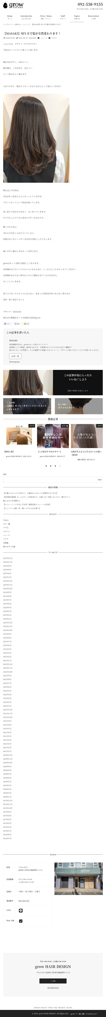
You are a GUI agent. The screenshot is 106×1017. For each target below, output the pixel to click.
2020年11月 (8, 759)
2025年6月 (7, 573)
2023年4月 (7, 649)
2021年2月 (7, 747)
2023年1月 (7, 660)
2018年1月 (7, 831)
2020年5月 (7, 781)
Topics (6, 520)
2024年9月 (7, 592)
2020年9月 (7, 766)
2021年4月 (7, 740)
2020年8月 (7, 770)
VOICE (50, 1007)
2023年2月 (7, 656)
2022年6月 (7, 687)
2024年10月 (8, 588)
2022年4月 (7, 694)
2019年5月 (7, 819)
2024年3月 (7, 611)
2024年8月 (7, 596)
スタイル (6, 531)
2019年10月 (8, 808)
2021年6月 (7, 732)
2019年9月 (7, 812)
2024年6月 (7, 603)
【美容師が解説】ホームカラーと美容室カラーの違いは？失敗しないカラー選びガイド (36, 497)
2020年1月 (7, 797)
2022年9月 (7, 675)
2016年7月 (7, 838)
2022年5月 (7, 691)
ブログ (54, 38)
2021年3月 (7, 744)
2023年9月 (7, 634)
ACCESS (69, 1007)
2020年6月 (7, 778)
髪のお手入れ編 (9, 546)
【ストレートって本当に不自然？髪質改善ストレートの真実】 (27, 504)
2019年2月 (7, 827)
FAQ (55, 1007)
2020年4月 (7, 785)
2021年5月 (7, 736)
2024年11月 (8, 585)
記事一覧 (15, 356)
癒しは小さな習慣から (11, 500)
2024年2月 (7, 615)
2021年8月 (7, 725)
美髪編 (5, 543)
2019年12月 (8, 800)
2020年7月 (7, 774)
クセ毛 (5, 527)
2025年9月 (7, 566)
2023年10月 (8, 630)
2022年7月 (7, 683)
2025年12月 (8, 558)
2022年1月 (7, 706)
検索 (5, 474)
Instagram (15, 362)
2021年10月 (8, 717)
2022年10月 (8, 672)
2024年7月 (7, 600)
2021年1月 (7, 751)
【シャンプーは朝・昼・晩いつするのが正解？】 (22, 508)
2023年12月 (8, 622)
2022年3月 (7, 698)
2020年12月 (8, 755)
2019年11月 (8, 804)
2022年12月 (8, 664)
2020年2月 (7, 793)
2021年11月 (8, 713)
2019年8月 (7, 815)
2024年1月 (7, 619)
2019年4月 (7, 823)
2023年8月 (7, 638)
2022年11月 (8, 668)
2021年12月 (8, 709)
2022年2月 (7, 702)
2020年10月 (8, 762)
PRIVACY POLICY (40, 1007)
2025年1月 (7, 577)
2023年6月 (7, 645)
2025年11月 (8, 562)
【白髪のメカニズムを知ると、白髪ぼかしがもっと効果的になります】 (30, 493)
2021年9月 (7, 721)
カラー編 (6, 524)
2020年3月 (7, 789)
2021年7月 (7, 728)
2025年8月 (7, 569)
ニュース (43, 38)
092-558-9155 (90, 4)
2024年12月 (8, 581)
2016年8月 (7, 834)
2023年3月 (7, 653)
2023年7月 (7, 641)
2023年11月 (8, 626)
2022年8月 (7, 679)
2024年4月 (7, 607)
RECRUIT (61, 1007)
